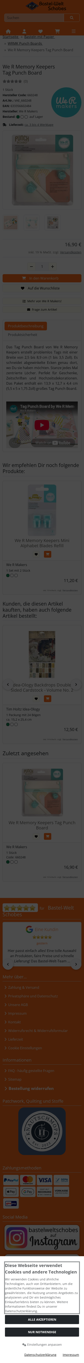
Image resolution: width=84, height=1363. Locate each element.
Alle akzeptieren (42, 1319)
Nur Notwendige (42, 1332)
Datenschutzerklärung (40, 1355)
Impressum (71, 1355)
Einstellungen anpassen (44, 1344)
